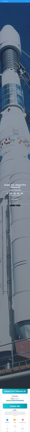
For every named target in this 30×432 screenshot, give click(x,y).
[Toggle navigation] (27, 1)
